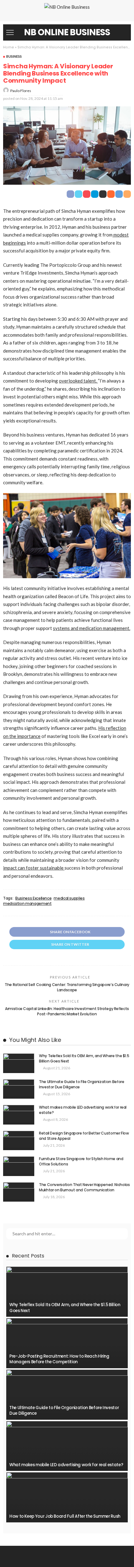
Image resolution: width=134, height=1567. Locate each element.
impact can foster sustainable (34, 868)
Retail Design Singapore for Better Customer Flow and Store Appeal (84, 1135)
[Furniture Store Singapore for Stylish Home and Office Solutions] (18, 1166)
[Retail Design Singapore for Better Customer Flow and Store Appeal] (18, 1140)
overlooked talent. (78, 380)
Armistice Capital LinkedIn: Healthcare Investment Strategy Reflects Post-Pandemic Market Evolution (67, 1011)
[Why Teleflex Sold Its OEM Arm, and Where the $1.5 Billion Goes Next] (18, 1063)
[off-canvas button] (10, 32)
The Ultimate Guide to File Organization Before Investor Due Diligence (81, 1084)
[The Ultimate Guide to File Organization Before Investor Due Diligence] (18, 1089)
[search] (123, 32)
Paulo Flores (20, 90)
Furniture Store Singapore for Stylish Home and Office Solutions (81, 1161)
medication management (27, 903)
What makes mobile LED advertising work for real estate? (83, 1110)
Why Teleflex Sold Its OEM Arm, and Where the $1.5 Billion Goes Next (84, 1058)
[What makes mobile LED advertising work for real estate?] (18, 1115)
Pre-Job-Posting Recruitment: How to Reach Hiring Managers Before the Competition (59, 1359)
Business (14, 56)
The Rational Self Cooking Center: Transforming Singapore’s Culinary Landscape (67, 987)
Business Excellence (33, 898)
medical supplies (69, 898)
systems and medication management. (91, 628)
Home (8, 47)
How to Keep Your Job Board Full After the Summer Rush (64, 1516)
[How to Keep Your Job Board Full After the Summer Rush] (67, 1497)
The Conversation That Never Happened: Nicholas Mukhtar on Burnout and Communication (84, 1187)
